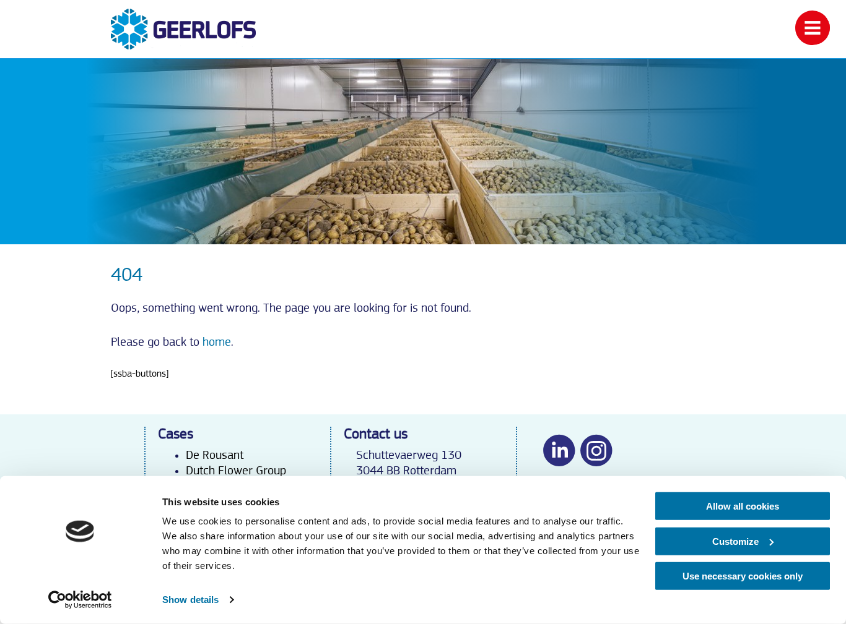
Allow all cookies (742, 506)
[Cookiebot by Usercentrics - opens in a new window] (80, 600)
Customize (735, 541)
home (217, 342)
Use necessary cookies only (742, 576)
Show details (190, 599)
